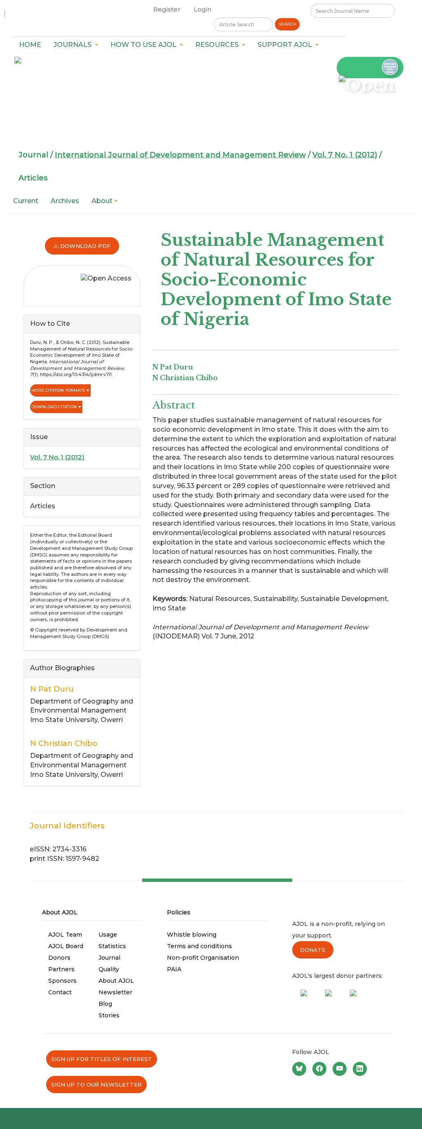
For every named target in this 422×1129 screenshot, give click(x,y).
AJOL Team (65, 934)
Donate (313, 950)
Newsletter (115, 992)
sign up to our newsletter (96, 1084)
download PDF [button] (84, 246)
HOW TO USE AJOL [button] (145, 45)
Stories (109, 1015)
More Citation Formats (58, 390)
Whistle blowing (191, 934)
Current (25, 201)
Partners (61, 969)
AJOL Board (65, 946)
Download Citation (54, 406)
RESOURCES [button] (218, 45)
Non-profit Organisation (203, 957)
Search (287, 24)
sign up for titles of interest (101, 1059)
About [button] (102, 201)
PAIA (174, 969)
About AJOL (116, 980)
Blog (105, 1003)
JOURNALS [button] (74, 45)
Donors (59, 957)
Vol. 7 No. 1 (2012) (344, 154)
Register (167, 9)
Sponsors (62, 980)
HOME (30, 45)
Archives (65, 201)
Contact (60, 992)
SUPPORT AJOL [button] (286, 45)
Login (202, 9)
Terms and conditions (199, 946)
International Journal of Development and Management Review (180, 154)
